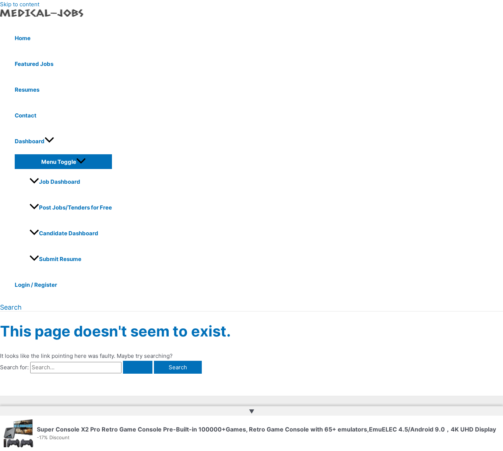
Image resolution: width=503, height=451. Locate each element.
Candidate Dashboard (68, 233)
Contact (25, 115)
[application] (49, 141)
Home (23, 38)
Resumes (27, 89)
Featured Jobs (34, 63)
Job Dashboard (59, 181)
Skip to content (19, 4)
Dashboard (30, 141)
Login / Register (36, 284)
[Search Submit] (137, 367)
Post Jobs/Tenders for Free (75, 207)
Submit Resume (60, 259)
